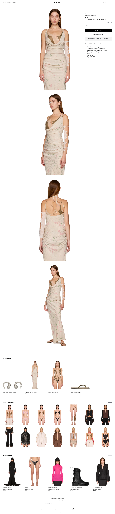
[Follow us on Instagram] (73, 509)
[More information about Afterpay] (105, 19)
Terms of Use (49, 512)
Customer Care (45, 509)
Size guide (109, 22)
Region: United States (64, 509)
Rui (86, 13)
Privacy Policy (57, 512)
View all (110, 402)
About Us (54, 509)
